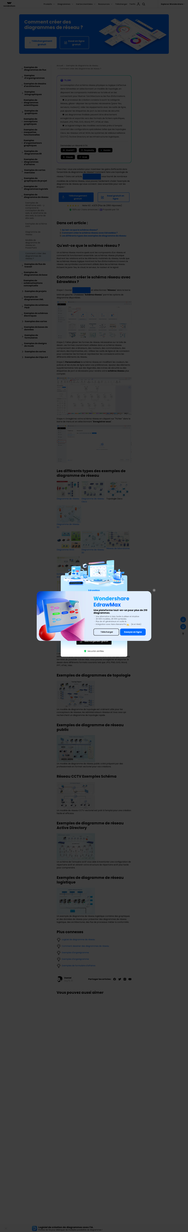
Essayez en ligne (133, 632)
